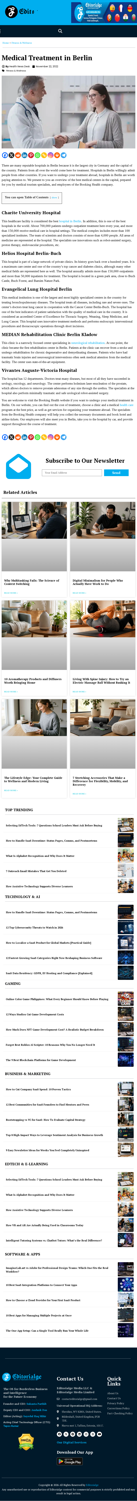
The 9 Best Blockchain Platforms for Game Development (41, 1060)
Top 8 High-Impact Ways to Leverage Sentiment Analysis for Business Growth (54, 1135)
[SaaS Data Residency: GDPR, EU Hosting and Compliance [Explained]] (126, 973)
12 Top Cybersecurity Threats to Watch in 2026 (34, 927)
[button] (60, 31)
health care (126, 405)
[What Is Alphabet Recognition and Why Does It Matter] (126, 855)
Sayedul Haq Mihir (34, 1416)
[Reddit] (18, 155)
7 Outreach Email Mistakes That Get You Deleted (36, 871)
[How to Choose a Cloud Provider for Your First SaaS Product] (126, 1300)
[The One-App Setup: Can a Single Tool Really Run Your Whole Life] (126, 1330)
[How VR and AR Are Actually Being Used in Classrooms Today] (126, 1225)
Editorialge (92, 1485)
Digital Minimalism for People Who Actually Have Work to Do (98, 582)
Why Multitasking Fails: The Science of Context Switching (31, 582)
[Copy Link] (44, 155)
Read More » (11, 593)
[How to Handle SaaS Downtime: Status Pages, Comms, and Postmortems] (126, 840)
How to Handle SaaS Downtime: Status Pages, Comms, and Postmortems (51, 840)
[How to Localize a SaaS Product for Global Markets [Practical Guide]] (126, 942)
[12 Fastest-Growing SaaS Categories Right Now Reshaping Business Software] (126, 957)
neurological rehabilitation (88, 343)
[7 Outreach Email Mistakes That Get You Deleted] (126, 871)
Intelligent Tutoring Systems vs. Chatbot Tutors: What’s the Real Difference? (54, 1240)
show (54, 197)
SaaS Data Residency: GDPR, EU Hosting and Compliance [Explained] (49, 973)
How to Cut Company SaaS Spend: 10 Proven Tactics (38, 1089)
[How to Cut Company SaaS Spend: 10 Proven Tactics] (126, 1089)
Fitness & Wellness (22, 42)
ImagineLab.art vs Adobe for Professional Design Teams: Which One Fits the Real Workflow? (57, 1269)
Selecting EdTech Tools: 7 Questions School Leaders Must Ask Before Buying (54, 825)
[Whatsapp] (37, 155)
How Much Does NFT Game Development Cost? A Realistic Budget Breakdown (55, 1029)
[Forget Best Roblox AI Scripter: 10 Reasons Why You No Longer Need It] (126, 1044)
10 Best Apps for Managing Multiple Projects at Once (39, 1315)
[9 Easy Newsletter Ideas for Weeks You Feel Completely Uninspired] (126, 1150)
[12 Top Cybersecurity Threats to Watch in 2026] (126, 927)
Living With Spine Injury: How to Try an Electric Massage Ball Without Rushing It (101, 680)
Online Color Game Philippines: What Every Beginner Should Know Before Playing (57, 999)
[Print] (57, 155)
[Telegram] (63, 155)
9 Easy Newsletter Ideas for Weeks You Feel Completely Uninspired (47, 1150)
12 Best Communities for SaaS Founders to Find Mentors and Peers (47, 1104)
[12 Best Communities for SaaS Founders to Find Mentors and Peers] (126, 1104)
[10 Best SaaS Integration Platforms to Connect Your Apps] (126, 1284)
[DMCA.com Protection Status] (26, 1449)
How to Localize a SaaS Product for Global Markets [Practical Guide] (48, 942)
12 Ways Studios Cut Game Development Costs (35, 1014)
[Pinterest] (31, 155)
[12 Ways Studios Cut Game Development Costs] (126, 1014)
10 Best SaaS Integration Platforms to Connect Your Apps (41, 1285)
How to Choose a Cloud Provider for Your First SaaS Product (43, 1300)
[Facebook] (5, 155)
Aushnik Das (39, 1410)
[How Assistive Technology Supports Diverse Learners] (126, 886)
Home (6, 42)
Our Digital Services (72, 1442)
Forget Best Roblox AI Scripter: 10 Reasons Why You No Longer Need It (50, 1044)
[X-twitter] (65, 1434)
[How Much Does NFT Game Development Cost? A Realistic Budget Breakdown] (126, 1029)
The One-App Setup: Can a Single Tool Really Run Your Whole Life (47, 1330)
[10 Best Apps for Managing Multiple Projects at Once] (126, 1315)
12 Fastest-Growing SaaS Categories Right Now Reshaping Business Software (54, 958)
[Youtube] (99, 1434)
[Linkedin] (24, 155)
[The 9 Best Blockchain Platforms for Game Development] (126, 1059)
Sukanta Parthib (36, 1403)
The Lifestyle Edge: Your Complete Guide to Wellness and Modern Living (33, 779)
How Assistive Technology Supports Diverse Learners (39, 886)
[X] (11, 155)
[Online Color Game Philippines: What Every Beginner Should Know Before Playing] (126, 999)
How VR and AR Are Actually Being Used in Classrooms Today (44, 1225)
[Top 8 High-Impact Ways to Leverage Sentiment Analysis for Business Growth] (126, 1134)
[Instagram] (50, 155)
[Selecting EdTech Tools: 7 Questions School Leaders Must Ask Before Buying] (126, 825)
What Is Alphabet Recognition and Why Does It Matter (40, 856)
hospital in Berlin (70, 221)
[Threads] (92, 1434)
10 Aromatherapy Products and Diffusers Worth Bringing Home (32, 680)
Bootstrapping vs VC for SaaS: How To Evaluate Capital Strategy (45, 1119)
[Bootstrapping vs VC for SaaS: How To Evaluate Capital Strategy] (126, 1119)
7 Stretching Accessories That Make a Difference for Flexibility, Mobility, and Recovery (100, 781)
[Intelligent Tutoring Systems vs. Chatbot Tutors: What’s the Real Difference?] (126, 1240)
